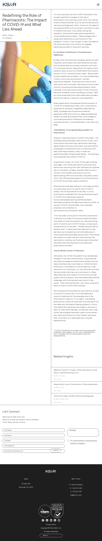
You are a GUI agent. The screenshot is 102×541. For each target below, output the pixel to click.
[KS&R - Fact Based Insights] (9, 4)
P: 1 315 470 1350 (76, 488)
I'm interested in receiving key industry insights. (83, 442)
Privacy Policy (51, 524)
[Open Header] (98, 4)
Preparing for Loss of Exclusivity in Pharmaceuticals (76, 384)
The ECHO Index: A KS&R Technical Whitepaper (74, 396)
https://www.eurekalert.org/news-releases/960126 (72, 335)
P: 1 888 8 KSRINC (76, 485)
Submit (55, 450)
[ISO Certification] (57, 511)
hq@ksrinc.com (76, 495)
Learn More (57, 379)
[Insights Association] (45, 511)
